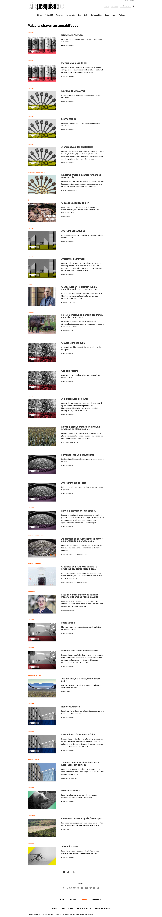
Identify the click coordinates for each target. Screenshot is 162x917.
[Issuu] (97, 887)
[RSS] (93, 887)
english (127, 0)
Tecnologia (59, 15)
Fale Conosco (97, 899)
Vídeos (114, 15)
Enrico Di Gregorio (70, 778)
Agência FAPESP (67, 908)
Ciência (39, 15)
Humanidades (70, 15)
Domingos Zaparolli (71, 442)
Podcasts (122, 15)
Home (62, 899)
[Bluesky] (74, 887)
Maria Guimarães (69, 610)
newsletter (114, 6)
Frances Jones (69, 554)
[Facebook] (63, 887)
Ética (79, 15)
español (132, 0)
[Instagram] (70, 887)
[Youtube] (86, 887)
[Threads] (78, 887)
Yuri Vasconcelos (81, 554)
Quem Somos (73, 899)
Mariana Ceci (68, 330)
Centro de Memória (102, 908)
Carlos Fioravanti (70, 190)
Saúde (86, 15)
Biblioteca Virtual (84, 908)
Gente (107, 15)
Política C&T (49, 15)
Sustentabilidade (96, 15)
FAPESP (55, 908)
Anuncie (84, 899)
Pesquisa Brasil (69, 45)
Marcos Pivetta (69, 302)
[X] (66, 887)
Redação (67, 216)
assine (107, 6)
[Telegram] (81, 887)
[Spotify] (90, 887)
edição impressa (125, 6)
